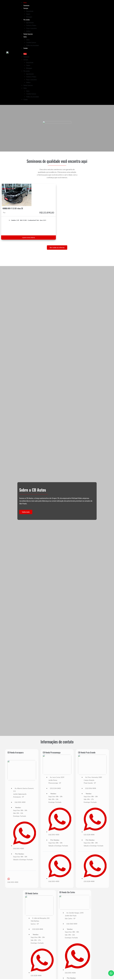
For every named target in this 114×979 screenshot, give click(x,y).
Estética (28, 31)
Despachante (29, 11)
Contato (25, 48)
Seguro (28, 14)
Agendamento (30, 22)
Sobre (25, 37)
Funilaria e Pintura (31, 25)
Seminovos (26, 5)
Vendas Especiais (28, 34)
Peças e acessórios (31, 28)
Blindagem (29, 17)
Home (25, 2)
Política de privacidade (32, 45)
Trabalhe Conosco (31, 42)
